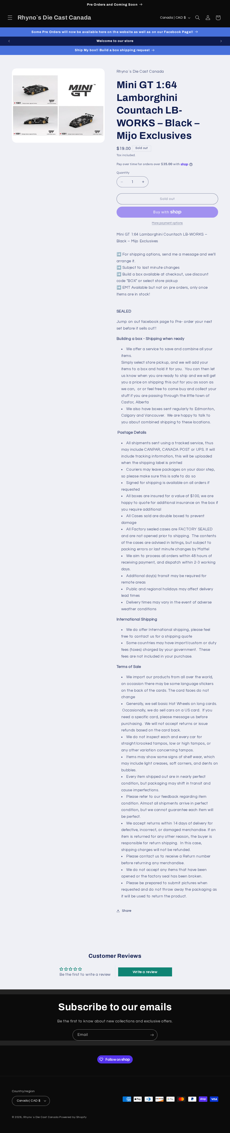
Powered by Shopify (72, 1117)
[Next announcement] (221, 41)
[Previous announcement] (9, 41)
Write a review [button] (145, 972)
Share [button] (126, 910)
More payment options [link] (167, 223)
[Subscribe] (152, 1034)
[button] (10, 18)
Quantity (123, 172)
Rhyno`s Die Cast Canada (40, 1117)
